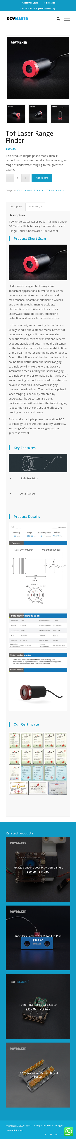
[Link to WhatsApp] (62, 1134)
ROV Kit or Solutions (54, 190)
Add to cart (42, 177)
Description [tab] (16, 206)
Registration (49, 2)
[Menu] (65, 18)
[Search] (56, 18)
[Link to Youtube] (51, 1134)
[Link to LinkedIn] (56, 1134)
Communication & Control (30, 190)
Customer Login (30, 2)
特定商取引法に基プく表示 (18, 1125)
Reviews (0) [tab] (35, 206)
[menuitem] (30, 3)
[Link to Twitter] (45, 1134)
